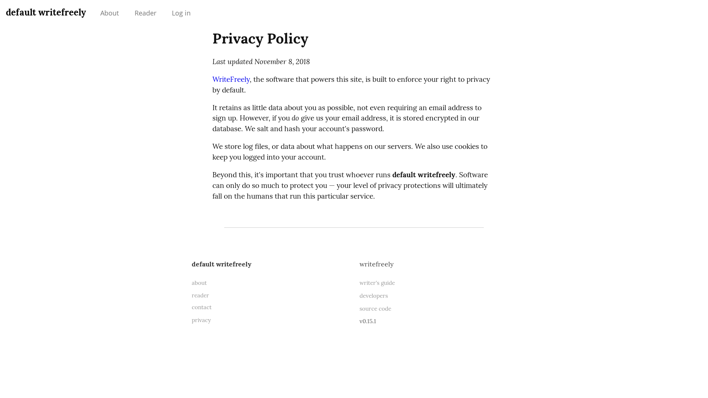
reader (200, 295)
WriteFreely (231, 79)
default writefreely (46, 12)
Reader (145, 12)
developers (374, 295)
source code (375, 308)
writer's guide (377, 282)
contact (202, 307)
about (199, 282)
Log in (181, 12)
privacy (201, 320)
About (109, 12)
